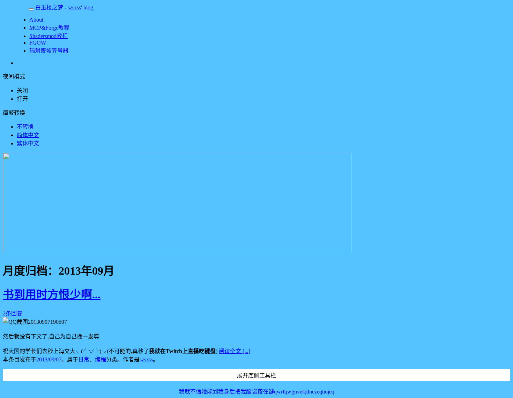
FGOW (37, 43)
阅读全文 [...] (234, 351)
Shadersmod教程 (48, 36)
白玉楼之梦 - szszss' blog (64, 7)
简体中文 (28, 135)
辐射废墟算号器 (48, 51)
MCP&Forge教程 (49, 28)
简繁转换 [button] (14, 113)
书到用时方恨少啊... (52, 294)
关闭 (22, 90)
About (36, 20)
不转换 (25, 127)
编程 (100, 359)
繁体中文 (28, 143)
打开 (22, 99)
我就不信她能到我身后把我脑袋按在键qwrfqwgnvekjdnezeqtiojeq (256, 392)
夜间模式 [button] (14, 76)
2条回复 (12, 313)
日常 (83, 359)
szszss (146, 359)
